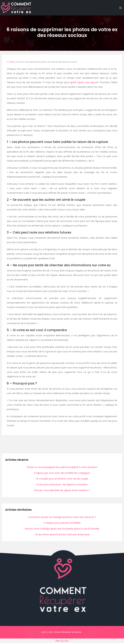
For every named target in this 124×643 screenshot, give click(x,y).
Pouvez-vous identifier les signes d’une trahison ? (62, 490)
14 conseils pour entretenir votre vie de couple (62, 478)
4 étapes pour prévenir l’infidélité (62, 522)
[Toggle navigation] (120, 7)
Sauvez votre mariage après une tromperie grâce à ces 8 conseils (62, 528)
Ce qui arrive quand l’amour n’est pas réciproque (62, 534)
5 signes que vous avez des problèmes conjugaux (62, 473)
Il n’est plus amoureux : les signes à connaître (62, 484)
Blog (12, 62)
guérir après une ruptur (83, 82)
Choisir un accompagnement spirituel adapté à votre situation (62, 467)
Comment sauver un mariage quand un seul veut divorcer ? (62, 517)
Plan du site (62, 640)
